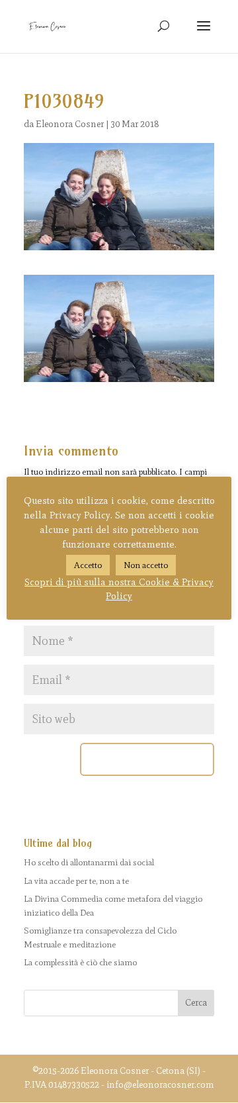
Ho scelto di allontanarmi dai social (89, 862)
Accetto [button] (88, 565)
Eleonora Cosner (70, 124)
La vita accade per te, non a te (76, 881)
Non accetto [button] (146, 565)
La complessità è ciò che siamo (80, 962)
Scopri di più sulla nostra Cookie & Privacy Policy (119, 589)
